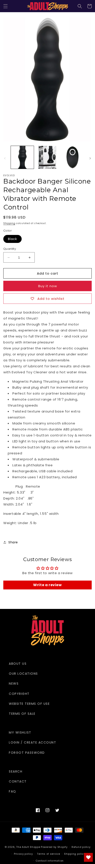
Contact (18, 781)
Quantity (9, 249)
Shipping (9, 223)
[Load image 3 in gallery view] (72, 157)
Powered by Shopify (54, 847)
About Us (18, 663)
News (14, 683)
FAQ (12, 791)
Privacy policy (23, 854)
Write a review (47, 584)
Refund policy (81, 847)
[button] (5, 6)
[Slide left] (5, 158)
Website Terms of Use (29, 703)
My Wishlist (20, 732)
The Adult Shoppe (28, 847)
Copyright (19, 694)
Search (15, 771)
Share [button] (13, 542)
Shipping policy (74, 854)
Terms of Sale (22, 713)
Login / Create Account (32, 742)
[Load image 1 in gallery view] (22, 157)
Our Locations (23, 673)
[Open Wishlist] (88, 857)
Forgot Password (27, 752)
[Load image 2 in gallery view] (47, 157)
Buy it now (47, 286)
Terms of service (48, 854)
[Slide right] (90, 158)
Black (12, 239)
